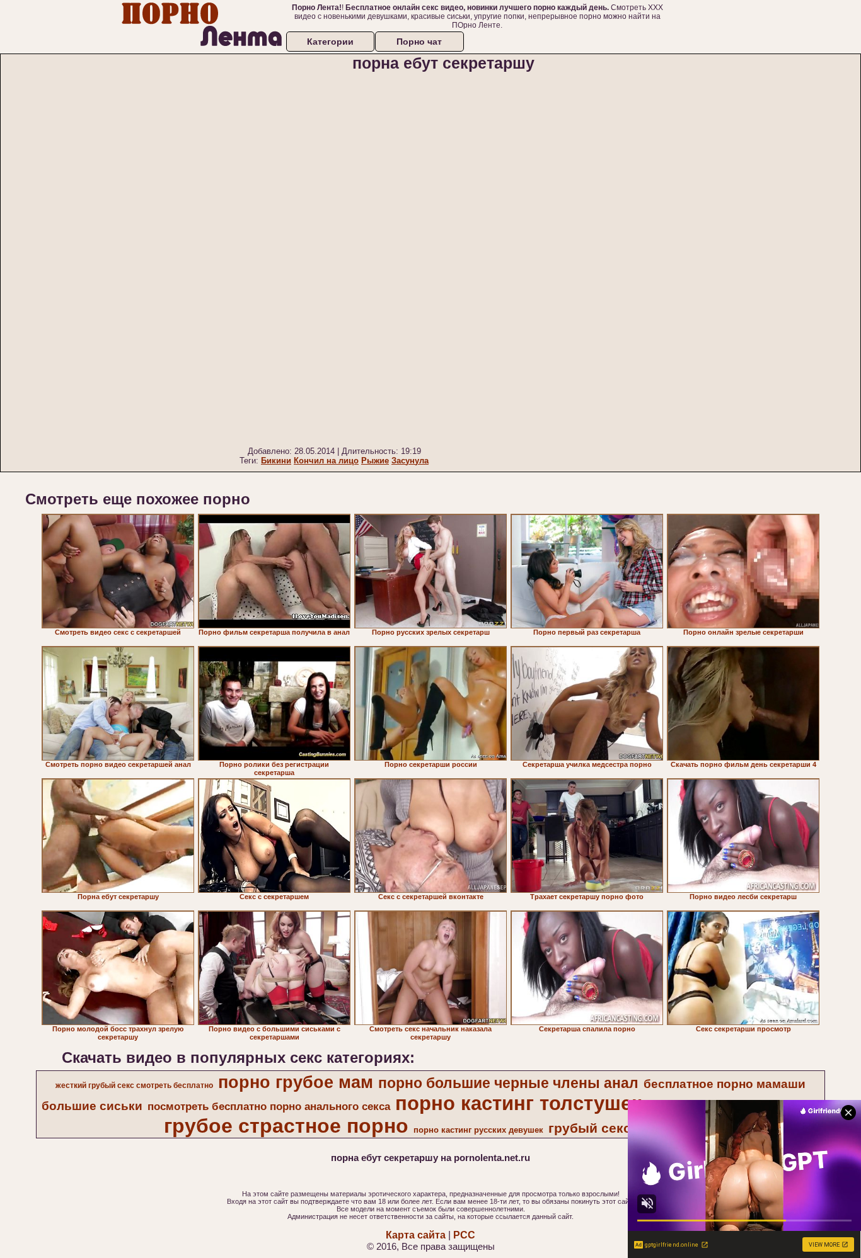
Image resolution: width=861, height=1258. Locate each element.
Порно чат (419, 42)
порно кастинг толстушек (518, 1103)
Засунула (410, 460)
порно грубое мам (295, 1082)
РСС (464, 1235)
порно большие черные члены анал (508, 1083)
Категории (330, 42)
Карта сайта (416, 1235)
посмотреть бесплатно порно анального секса (268, 1106)
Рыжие (375, 460)
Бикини (276, 460)
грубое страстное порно (286, 1125)
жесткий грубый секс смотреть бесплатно (134, 1085)
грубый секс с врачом (621, 1128)
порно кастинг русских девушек (478, 1130)
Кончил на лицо (326, 460)
